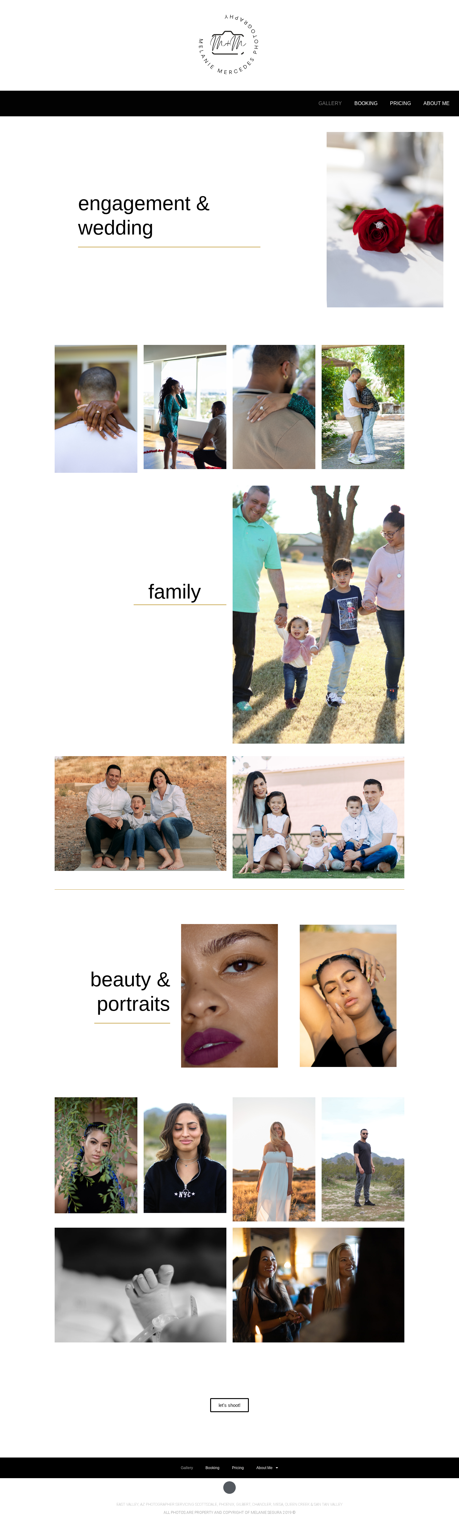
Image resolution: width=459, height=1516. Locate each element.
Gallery (330, 103)
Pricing (400, 103)
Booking (366, 103)
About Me (436, 103)
